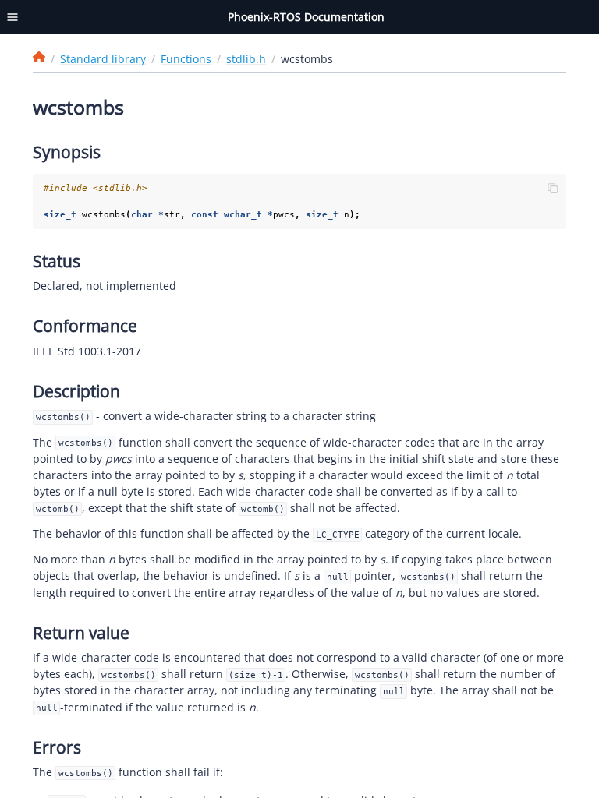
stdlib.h (246, 58)
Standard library (103, 58)
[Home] (39, 57)
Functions (186, 58)
